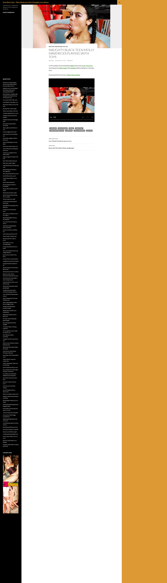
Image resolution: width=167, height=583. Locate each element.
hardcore (69, 130)
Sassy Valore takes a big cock (10, 161)
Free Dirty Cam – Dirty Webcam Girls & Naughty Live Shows (26, 2)
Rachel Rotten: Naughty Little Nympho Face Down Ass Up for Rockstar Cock (10, 95)
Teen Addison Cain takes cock (10, 102)
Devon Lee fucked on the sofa (10, 111)
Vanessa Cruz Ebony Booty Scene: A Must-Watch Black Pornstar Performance (10, 84)
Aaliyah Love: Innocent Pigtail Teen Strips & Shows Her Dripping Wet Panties (10, 90)
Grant (71, 60)
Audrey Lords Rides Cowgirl (10, 432)
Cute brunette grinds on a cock (10, 113)
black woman (63, 128)
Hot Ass (65, 46)
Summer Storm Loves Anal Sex (10, 259)
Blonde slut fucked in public (10, 192)
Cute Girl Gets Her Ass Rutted (10, 412)
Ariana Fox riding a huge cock (10, 146)
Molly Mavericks (87, 66)
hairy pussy (79, 128)
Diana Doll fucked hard (8, 182)
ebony (71, 128)
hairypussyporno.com (56, 130)
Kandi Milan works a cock (9, 176)
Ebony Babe (58, 46)
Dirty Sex (52, 46)
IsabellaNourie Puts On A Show (11, 261)
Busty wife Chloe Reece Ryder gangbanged (61, 147)
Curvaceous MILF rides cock (10, 100)
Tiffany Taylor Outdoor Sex (10, 236)
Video (52, 60)
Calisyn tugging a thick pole (9, 132)
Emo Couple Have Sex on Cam (10, 367)
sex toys (89, 130)
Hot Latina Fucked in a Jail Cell (10, 429)
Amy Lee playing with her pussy (10, 173)
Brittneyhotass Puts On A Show (11, 271)
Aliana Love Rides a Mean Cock (10, 394)
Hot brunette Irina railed (9, 199)
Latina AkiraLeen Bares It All (10, 234)
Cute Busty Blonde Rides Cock (10, 434)
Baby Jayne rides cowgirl (9, 163)
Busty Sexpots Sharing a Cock (10, 427)
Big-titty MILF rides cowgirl (10, 108)
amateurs (53, 128)
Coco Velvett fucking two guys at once (60, 140)
